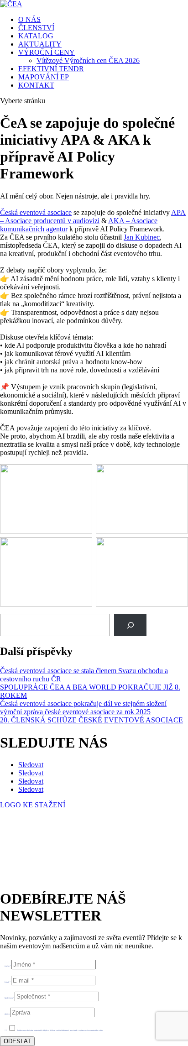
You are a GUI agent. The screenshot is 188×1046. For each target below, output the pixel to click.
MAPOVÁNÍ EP (43, 77)
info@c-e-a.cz (43, 852)
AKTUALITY (40, 44)
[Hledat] (130, 625)
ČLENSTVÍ (36, 27)
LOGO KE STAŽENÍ (32, 805)
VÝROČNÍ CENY (46, 52)
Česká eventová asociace (36, 212)
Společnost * (9, 998)
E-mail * (7, 982)
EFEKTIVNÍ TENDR (51, 69)
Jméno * (8, 966)
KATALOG (35, 36)
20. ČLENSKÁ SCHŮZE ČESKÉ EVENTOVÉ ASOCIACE (91, 720)
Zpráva (7, 1014)
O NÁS (29, 19)
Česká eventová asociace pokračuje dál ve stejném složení (83, 703)
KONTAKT (36, 85)
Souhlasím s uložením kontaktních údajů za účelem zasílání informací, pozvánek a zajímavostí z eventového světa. (60, 1030)
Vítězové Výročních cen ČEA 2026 (88, 60)
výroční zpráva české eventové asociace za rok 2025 (75, 712)
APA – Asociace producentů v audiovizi (93, 217)
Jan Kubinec (142, 237)
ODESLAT (17, 1041)
